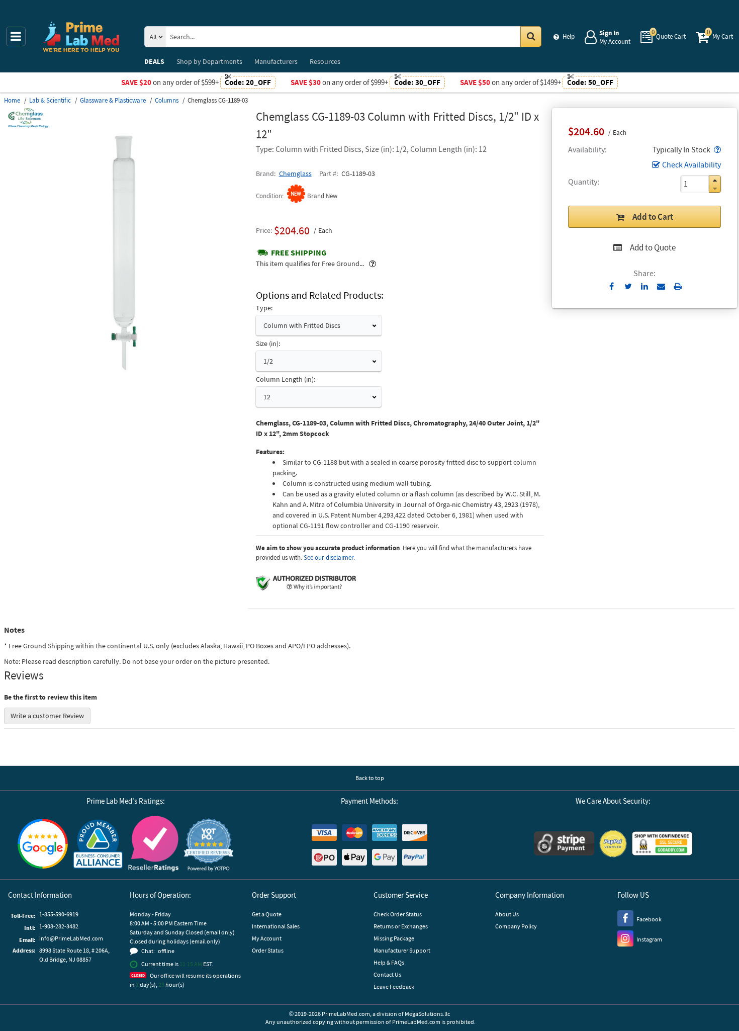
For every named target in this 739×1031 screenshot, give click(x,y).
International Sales (276, 926)
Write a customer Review (47, 715)
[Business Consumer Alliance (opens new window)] (98, 844)
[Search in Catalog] (530, 36)
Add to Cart (652, 216)
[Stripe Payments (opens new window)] (564, 844)
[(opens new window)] (126, 371)
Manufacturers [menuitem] (276, 61)
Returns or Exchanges (401, 926)
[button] (716, 149)
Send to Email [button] (661, 286)
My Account (267, 938)
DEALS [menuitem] (154, 61)
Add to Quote (653, 247)
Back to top (369, 778)
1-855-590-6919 (58, 914)
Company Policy (516, 926)
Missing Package (394, 938)
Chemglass (295, 173)
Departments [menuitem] (209, 61)
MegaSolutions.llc (427, 1013)
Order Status (268, 950)
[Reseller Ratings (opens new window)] (153, 845)
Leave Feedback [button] (394, 986)
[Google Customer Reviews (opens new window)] (43, 845)
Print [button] (678, 286)
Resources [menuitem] (325, 61)
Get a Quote (267, 914)
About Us (507, 914)
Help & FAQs (389, 962)
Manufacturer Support (402, 950)
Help (569, 36)
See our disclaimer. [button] (329, 557)
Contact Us (387, 974)
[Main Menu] (16, 36)
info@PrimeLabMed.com (71, 938)
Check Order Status (398, 914)
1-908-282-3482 (58, 926)
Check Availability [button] (691, 164)
